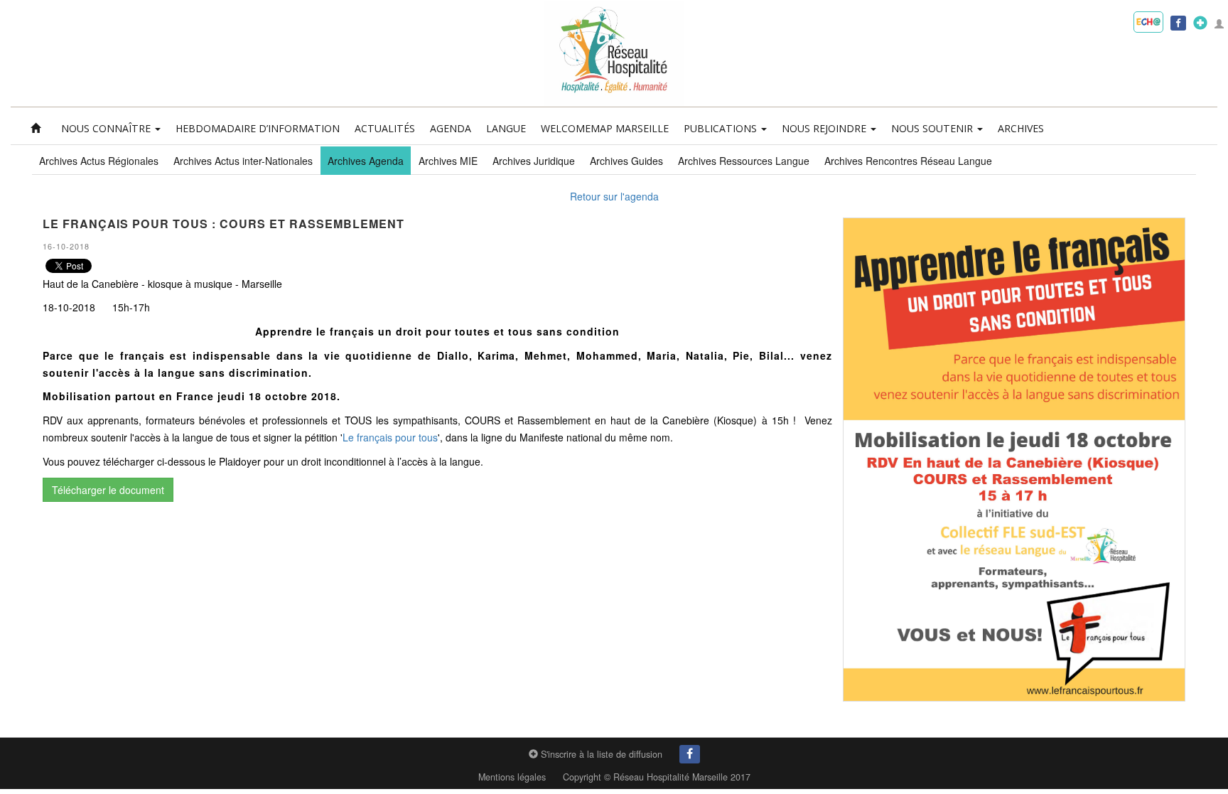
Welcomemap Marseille (605, 128)
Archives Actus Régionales (98, 161)
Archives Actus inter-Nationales (243, 161)
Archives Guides (626, 161)
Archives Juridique (533, 161)
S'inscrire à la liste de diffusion (600, 754)
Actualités (385, 128)
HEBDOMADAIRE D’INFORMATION (258, 128)
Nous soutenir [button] (933, 128)
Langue (506, 128)
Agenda (450, 128)
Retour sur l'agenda (614, 196)
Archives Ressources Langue (743, 161)
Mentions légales (512, 777)
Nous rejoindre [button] (825, 128)
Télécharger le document (108, 490)
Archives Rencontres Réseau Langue (908, 161)
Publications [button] (722, 128)
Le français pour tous (390, 437)
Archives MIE (448, 161)
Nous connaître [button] (107, 128)
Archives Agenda (366, 161)
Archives (1021, 128)
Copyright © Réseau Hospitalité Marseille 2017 (656, 777)
